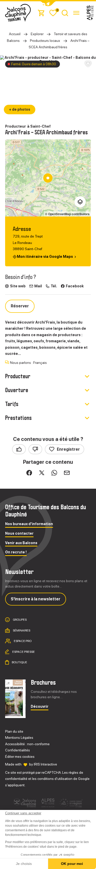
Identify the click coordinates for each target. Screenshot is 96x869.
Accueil (14, 34)
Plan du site (14, 731)
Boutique (19, 662)
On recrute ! (16, 552)
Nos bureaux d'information (29, 524)
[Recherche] (65, 12)
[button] (48, 3)
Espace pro (22, 641)
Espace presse (23, 652)
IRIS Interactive (45, 764)
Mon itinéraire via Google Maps (45, 257)
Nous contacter (19, 533)
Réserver (20, 306)
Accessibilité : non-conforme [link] (27, 744)
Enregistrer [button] (68, 449)
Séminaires (21, 630)
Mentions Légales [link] (19, 737)
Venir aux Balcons (21, 543)
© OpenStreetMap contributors (67, 214)
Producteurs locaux (45, 41)
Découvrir (39, 707)
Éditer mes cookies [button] (20, 756)
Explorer (37, 34)
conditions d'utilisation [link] (54, 779)
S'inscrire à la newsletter (35, 599)
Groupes (19, 619)
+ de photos (19, 109)
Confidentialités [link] (17, 750)
